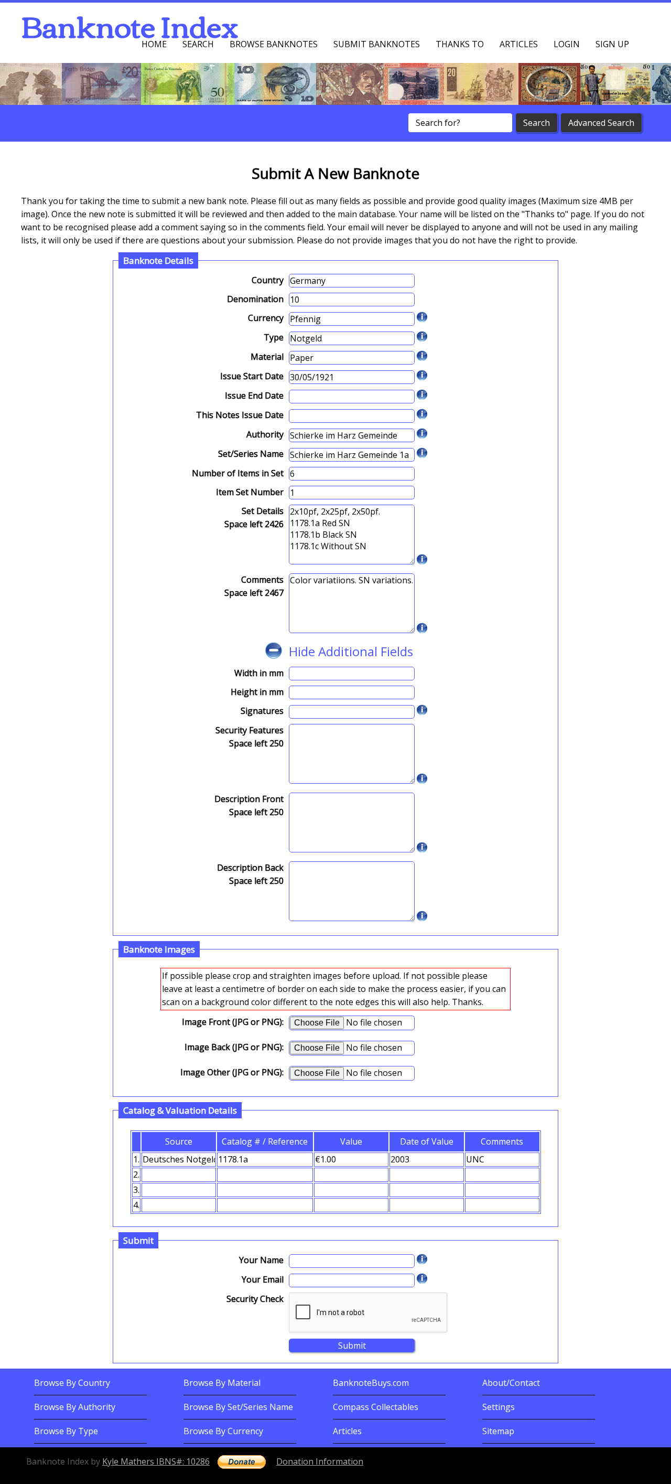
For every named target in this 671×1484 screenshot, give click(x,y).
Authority (265, 434)
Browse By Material (222, 1383)
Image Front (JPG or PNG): (233, 1022)
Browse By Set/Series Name (238, 1407)
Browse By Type (66, 1431)
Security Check (255, 1299)
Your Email (263, 1279)
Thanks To (460, 44)
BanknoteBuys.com (371, 1383)
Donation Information (319, 1461)
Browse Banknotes (274, 44)
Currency (266, 318)
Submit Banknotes (376, 44)
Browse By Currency (223, 1431)
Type (274, 337)
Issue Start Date (252, 376)
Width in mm (259, 673)
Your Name (261, 1260)
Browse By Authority (74, 1407)
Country (268, 280)
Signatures (262, 711)
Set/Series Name (251, 454)
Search (198, 44)
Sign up (612, 44)
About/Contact (511, 1383)
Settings (498, 1407)
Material (267, 356)
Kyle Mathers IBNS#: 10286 (156, 1461)
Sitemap (498, 1431)
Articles (519, 44)
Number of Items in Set (238, 473)
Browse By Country (72, 1383)
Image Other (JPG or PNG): (232, 1072)
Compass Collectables (375, 1407)
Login (567, 44)
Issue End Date (254, 395)
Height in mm (257, 692)
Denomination (255, 299)
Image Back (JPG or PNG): (234, 1047)
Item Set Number (250, 492)
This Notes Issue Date (240, 415)
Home (154, 44)
